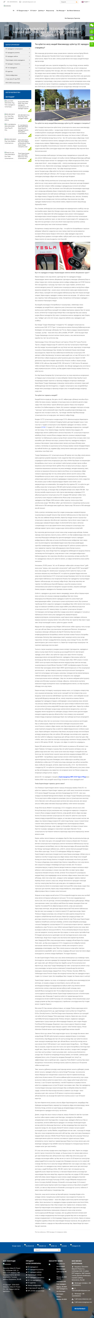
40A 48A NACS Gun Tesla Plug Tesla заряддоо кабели (23, 116)
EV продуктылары (22, 10)
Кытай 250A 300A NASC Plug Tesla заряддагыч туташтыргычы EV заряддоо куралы (23, 105)
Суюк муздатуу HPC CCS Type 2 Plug (72, 777)
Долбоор (41, 10)
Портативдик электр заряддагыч (15, 60)
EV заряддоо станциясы (13, 64)
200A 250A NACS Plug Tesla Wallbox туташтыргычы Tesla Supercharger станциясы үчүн (24, 143)
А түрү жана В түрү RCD (13, 79)
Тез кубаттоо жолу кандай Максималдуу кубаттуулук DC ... (62, 1269)
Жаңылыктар (50, 10)
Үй (13, 10)
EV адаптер (9, 71)
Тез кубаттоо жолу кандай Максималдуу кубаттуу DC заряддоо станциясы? (47, 32)
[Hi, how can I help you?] (91, 44)
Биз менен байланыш (73, 10)
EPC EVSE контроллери (13, 82)
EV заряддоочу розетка (13, 52)
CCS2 (43, 427)
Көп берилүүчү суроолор (72, 18)
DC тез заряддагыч (11, 67)
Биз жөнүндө (60, 10)
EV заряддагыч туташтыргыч (14, 49)
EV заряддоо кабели (12, 56)
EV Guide (33, 10)
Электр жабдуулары (12, 75)
